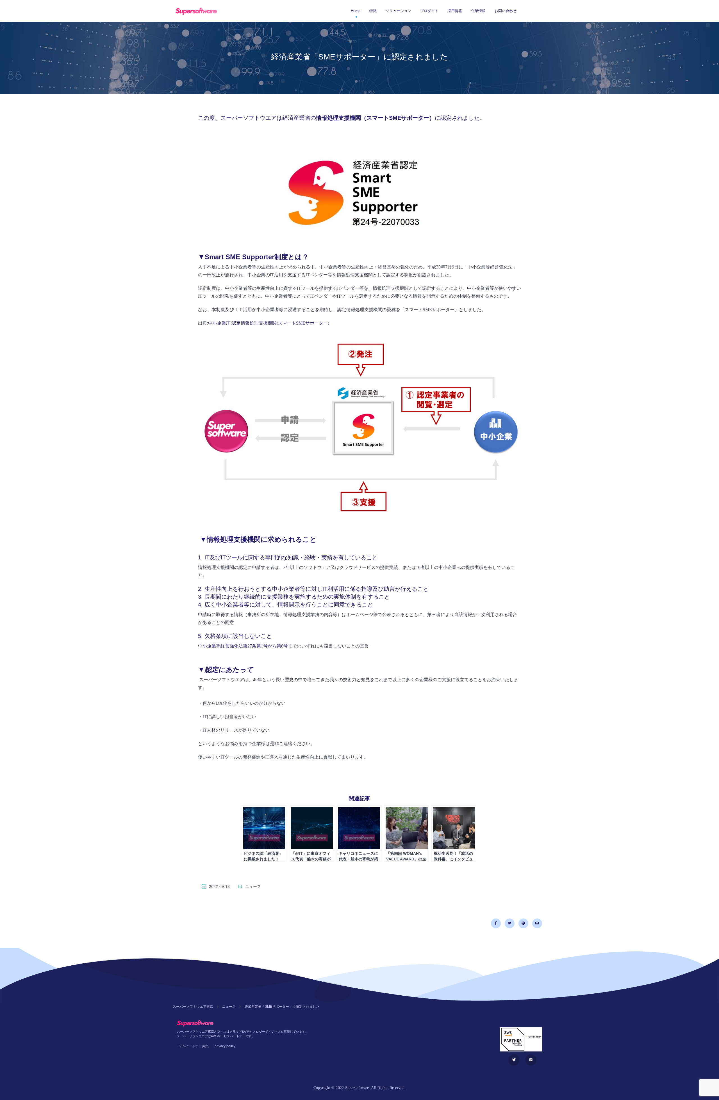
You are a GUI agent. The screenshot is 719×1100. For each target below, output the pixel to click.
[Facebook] (496, 923)
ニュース (253, 886)
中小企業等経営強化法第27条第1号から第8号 (243, 646)
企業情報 (478, 11)
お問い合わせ (506, 11)
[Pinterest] (523, 923)
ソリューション (398, 11)
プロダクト (429, 11)
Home (355, 11)
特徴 (373, 11)
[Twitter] (510, 923)
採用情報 (454, 11)
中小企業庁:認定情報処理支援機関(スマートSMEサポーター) (268, 323)
